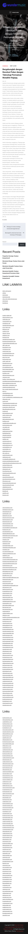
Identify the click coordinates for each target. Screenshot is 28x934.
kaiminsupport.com (8, 519)
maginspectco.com (8, 703)
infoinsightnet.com (7, 751)
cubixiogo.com (6, 889)
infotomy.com (6, 615)
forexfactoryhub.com (8, 355)
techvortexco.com (7, 735)
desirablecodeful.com (8, 605)
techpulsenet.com (7, 791)
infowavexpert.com (8, 655)
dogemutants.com (7, 593)
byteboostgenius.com (8, 827)
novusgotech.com (7, 867)
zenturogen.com (7, 873)
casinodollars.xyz (7, 447)
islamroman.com (7, 365)
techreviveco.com (7, 809)
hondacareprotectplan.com (10, 561)
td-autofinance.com (8, 367)
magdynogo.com (7, 705)
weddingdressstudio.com (9, 423)
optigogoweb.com (7, 911)
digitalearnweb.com (8, 509)
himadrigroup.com (7, 363)
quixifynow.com (7, 849)
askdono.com (6, 335)
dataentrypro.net (7, 515)
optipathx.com (6, 853)
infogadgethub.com (8, 719)
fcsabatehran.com (7, 591)
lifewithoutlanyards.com (9, 409)
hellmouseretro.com (8, 589)
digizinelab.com (7, 797)
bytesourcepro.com (8, 815)
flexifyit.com (6, 863)
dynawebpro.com (7, 879)
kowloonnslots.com (8, 371)
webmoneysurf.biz (7, 431)
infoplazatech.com (7, 739)
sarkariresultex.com (8, 537)
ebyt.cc (4, 391)
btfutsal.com (6, 329)
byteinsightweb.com (8, 629)
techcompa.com (7, 359)
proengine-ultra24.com (9, 407)
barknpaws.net (7, 541)
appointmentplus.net (8, 477)
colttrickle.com (6, 319)
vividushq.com (6, 885)
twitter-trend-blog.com (9, 379)
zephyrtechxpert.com (8, 793)
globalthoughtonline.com (9, 547)
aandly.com (6, 493)
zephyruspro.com (7, 851)
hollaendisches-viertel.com (10, 405)
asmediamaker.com (8, 545)
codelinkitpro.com (7, 721)
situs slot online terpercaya (10, 299)
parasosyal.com (7, 581)
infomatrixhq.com (7, 769)
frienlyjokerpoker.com (8, 369)
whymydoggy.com (7, 507)
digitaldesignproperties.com (10, 535)
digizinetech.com (7, 671)
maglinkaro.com (7, 811)
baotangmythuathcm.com (9, 569)
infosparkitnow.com (8, 733)
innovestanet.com (7, 859)
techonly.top (6, 337)
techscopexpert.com (8, 641)
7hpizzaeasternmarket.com (10, 403)
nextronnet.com (7, 869)
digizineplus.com (7, 839)
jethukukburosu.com (8, 571)
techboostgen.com (7, 723)
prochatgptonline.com (8, 353)
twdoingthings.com (8, 599)
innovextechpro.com (8, 637)
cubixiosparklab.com (8, 771)
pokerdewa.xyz (7, 451)
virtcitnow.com (6, 349)
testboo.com (6, 421)
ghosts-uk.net (6, 333)
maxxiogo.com (6, 865)
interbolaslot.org (7, 511)
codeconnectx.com (7, 761)
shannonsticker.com (8, 523)
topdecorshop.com (7, 467)
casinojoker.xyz (7, 449)
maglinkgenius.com (8, 777)
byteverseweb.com (8, 823)
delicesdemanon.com (8, 419)
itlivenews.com (6, 481)
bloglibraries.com (7, 575)
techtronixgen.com (7, 635)
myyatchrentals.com (8, 551)
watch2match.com (7, 455)
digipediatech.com (7, 625)
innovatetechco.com (8, 647)
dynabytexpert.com (8, 861)
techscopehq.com (7, 837)
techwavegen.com (7, 665)
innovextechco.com (8, 775)
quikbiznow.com (7, 907)
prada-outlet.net (7, 315)
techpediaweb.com (8, 643)
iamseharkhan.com (8, 531)
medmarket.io (6, 611)
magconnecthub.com (8, 825)
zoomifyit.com (6, 915)
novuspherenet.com (8, 891)
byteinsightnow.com (8, 685)
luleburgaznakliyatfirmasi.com (11, 577)
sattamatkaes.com (8, 557)
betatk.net (5, 491)
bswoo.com (6, 495)
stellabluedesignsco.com (9, 601)
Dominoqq (5, 66)
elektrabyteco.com (7, 785)
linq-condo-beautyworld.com (10, 389)
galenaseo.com (7, 457)
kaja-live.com (6, 357)
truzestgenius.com (7, 789)
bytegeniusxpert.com (8, 741)
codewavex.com (7, 781)
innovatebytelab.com (8, 743)
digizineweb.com (7, 759)
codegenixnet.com (7, 681)
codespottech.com (7, 619)
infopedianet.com (7, 831)
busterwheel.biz (7, 437)
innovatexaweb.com (8, 729)
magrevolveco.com (8, 689)
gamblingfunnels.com (8, 325)
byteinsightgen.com (8, 669)
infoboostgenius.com (8, 663)
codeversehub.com (8, 821)
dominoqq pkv (6, 297)
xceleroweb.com (7, 909)
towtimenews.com (7, 565)
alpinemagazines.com (8, 375)
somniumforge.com (8, 573)
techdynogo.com (7, 621)
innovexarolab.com (8, 675)
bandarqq (5, 303)
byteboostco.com (7, 783)
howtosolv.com (6, 417)
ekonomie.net (6, 475)
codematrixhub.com (8, 659)
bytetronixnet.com (7, 699)
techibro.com (6, 373)
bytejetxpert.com (7, 701)
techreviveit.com (7, 653)
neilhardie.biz (6, 429)
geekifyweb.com (7, 737)
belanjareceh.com (7, 521)
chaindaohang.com (8, 393)
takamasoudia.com (8, 597)
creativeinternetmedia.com (10, 343)
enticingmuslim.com (8, 583)
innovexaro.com (7, 841)
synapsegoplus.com (8, 829)
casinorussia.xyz (7, 441)
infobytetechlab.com (8, 677)
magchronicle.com (7, 623)
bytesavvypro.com (7, 667)
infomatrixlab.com (7, 819)
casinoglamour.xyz (8, 445)
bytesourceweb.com (8, 683)
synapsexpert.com (7, 903)
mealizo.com (6, 539)
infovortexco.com (7, 795)
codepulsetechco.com (8, 757)
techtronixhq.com (7, 717)
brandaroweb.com (7, 913)
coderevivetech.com (8, 687)
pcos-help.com (6, 327)
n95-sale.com (6, 345)
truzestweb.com (7, 901)
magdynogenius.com (8, 631)
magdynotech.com (7, 835)
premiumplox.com (7, 425)
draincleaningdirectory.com (10, 567)
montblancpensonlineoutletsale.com (12, 381)
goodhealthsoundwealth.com (10, 585)
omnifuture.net (6, 323)
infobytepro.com (7, 745)
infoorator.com (6, 399)
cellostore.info (6, 543)
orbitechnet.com (7, 893)
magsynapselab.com (8, 633)
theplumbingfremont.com (9, 483)
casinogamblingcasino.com (10, 563)
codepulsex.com (7, 801)
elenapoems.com (7, 587)
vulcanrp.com (6, 377)
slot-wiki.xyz (6, 453)
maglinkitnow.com (7, 627)
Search (4, 241)
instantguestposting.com (9, 473)
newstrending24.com (8, 485)
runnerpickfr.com (7, 321)
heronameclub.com (8, 609)
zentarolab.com (7, 905)
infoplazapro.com (7, 651)
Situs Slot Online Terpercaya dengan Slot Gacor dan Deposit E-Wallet (13, 927)
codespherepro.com (8, 679)
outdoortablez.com (8, 613)
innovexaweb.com (7, 875)
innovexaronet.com (8, 765)
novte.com (5, 401)
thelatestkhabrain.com (9, 533)
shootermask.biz (7, 435)
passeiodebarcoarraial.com (10, 527)
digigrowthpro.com (8, 317)
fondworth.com (7, 529)
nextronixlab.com (7, 855)
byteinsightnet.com (8, 755)
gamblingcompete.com (9, 339)
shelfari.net (5, 439)
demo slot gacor (7, 291)
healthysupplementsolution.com (11, 617)
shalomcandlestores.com (9, 553)
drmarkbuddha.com (8, 395)
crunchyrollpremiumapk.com (10, 559)
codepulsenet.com (7, 833)
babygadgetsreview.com (9, 383)
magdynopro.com (7, 649)
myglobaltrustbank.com (9, 459)
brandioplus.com (7, 877)
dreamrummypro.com (8, 517)
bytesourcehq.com (7, 753)
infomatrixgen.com (7, 673)
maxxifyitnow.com (7, 847)
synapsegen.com (7, 881)
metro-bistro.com (7, 415)
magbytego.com (7, 747)
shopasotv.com (7, 469)
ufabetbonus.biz (7, 487)
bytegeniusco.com (7, 657)
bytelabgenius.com (8, 645)
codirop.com (6, 331)
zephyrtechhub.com (8, 899)
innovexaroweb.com (8, 807)
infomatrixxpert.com (8, 763)
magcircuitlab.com (7, 779)
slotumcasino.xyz (7, 443)
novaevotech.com (7, 773)
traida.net (5, 411)
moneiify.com (6, 549)
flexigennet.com (7, 607)
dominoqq (5, 295)
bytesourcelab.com (8, 843)
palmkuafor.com (7, 513)
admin (5, 219)
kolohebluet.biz (7, 433)
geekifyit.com (6, 555)
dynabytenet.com (7, 813)
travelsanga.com (7, 471)
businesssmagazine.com (9, 341)
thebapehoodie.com (8, 579)
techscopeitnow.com (8, 697)
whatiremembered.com (9, 387)
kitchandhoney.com (8, 413)
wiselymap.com (7, 351)
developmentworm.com (9, 479)
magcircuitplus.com (8, 695)
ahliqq (4, 293)
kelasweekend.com (8, 489)
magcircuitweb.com (8, 639)
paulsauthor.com (7, 603)
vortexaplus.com (7, 887)
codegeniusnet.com (8, 749)
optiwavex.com (7, 895)
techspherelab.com (8, 817)
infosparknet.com (7, 845)
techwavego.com (7, 799)
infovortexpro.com (7, 693)
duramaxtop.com (7, 595)
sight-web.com (7, 361)
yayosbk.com (6, 427)
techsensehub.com (7, 725)
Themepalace (19, 931)
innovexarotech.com (8, 691)
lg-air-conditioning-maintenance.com (12, 397)
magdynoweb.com (7, 805)
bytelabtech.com (7, 727)
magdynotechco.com (8, 731)
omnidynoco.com (7, 897)
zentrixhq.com (6, 857)
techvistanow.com (7, 767)
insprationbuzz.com (8, 525)
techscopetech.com (8, 803)
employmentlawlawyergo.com (11, 461)
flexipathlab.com (7, 883)
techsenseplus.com (8, 661)
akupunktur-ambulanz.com (10, 385)
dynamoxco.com (7, 871)
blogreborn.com (7, 347)
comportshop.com (7, 465)
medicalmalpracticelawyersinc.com (12, 463)
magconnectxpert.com (9, 787)
